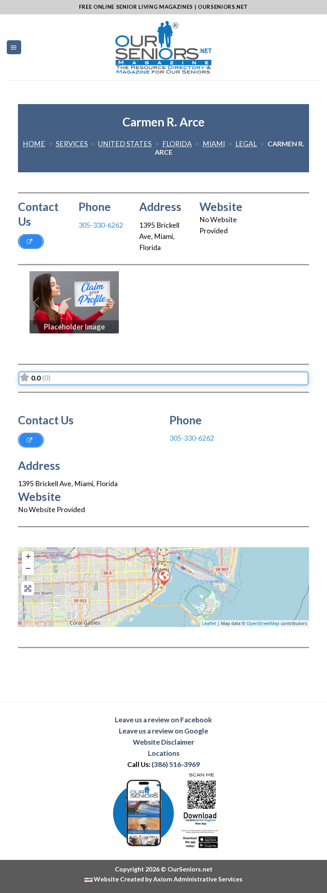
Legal (246, 144)
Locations (163, 753)
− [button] (28, 568)
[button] (36, 302)
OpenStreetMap (263, 623)
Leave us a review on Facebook (163, 720)
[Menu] (14, 47)
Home (34, 144)
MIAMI (214, 144)
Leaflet (209, 623)
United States (125, 144)
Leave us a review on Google (163, 731)
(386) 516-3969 (176, 764)
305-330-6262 (101, 225)
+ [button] (28, 556)
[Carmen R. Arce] (164, 577)
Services (72, 144)
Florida (177, 144)
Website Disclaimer (163, 742)
